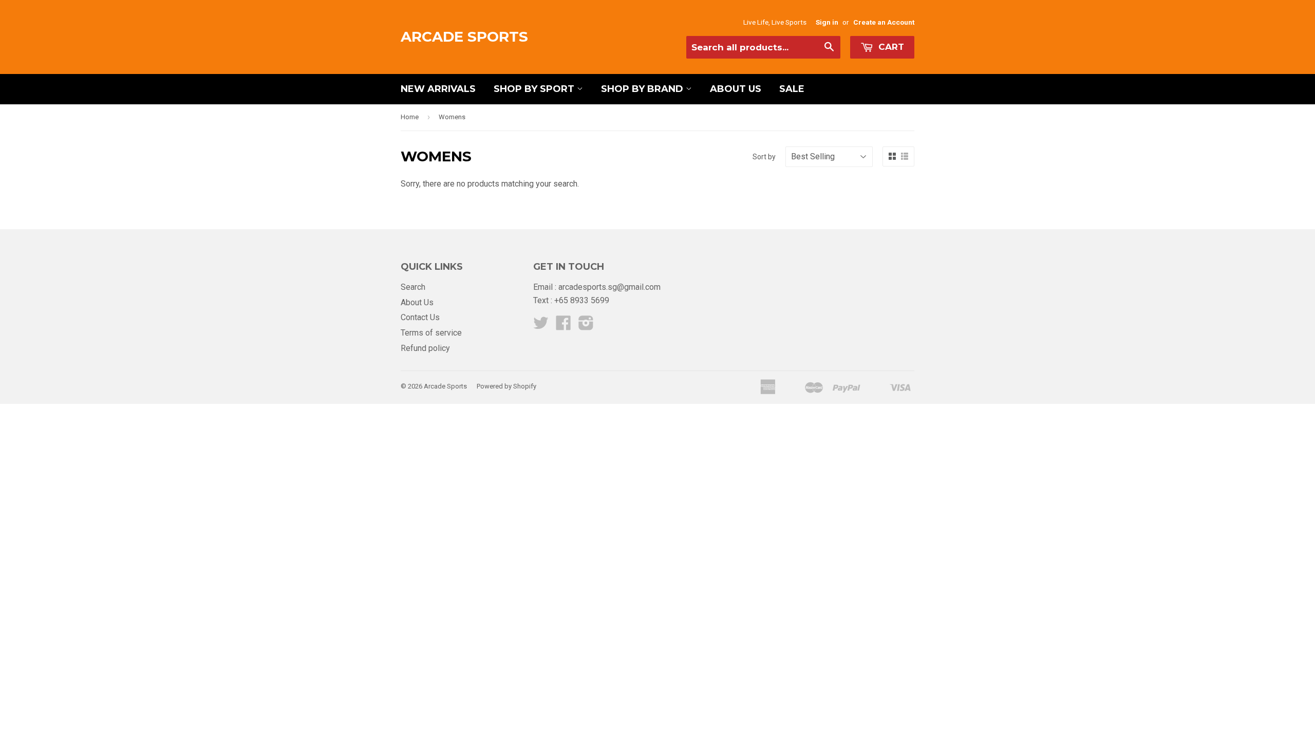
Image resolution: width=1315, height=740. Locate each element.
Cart (890, 47)
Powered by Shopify (506, 386)
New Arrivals (438, 89)
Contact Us (420, 317)
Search (413, 287)
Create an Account (883, 22)
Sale (791, 89)
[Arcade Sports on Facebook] (563, 326)
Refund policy (425, 348)
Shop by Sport (535, 89)
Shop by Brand (643, 89)
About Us (735, 89)
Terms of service (431, 333)
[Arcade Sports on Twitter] (541, 326)
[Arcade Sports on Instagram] (586, 326)
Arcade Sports (464, 36)
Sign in (827, 22)
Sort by (764, 157)
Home (410, 117)
